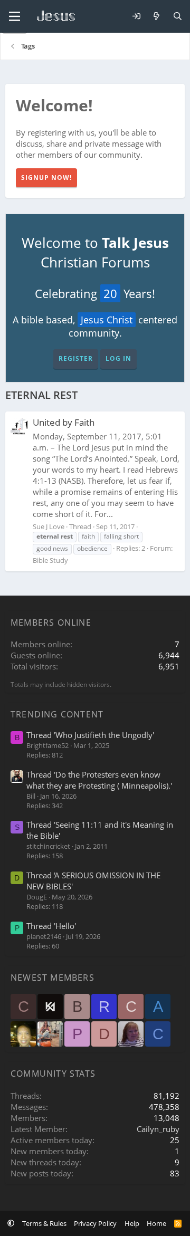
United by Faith (63, 422)
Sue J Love (48, 526)
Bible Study (50, 560)
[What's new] (156, 16)
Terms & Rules (44, 1223)
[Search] (177, 16)
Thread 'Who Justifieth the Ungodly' (90, 735)
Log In (118, 358)
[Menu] (14, 16)
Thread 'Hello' (51, 926)
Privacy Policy (95, 1223)
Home (156, 1223)
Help (132, 1223)
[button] (10, 1223)
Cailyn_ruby (158, 1129)
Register (76, 358)
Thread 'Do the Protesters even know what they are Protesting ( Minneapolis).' (99, 780)
